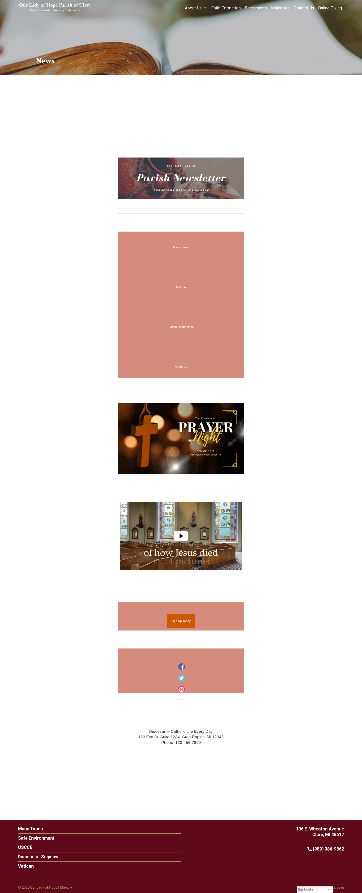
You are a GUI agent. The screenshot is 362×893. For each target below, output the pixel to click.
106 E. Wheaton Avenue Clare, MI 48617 (320, 831)
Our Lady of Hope (43, 887)
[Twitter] (181, 678)
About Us (193, 7)
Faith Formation (226, 7)
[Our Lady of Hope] (55, 12)
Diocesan (337, 887)
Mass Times (30, 828)
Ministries (280, 7)
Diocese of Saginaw (38, 856)
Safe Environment (36, 838)
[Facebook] (181, 666)
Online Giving (330, 7)
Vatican (26, 866)
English (309, 889)
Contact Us (304, 7)
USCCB (25, 847)
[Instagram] (181, 689)
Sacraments (256, 7)
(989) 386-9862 (328, 849)
